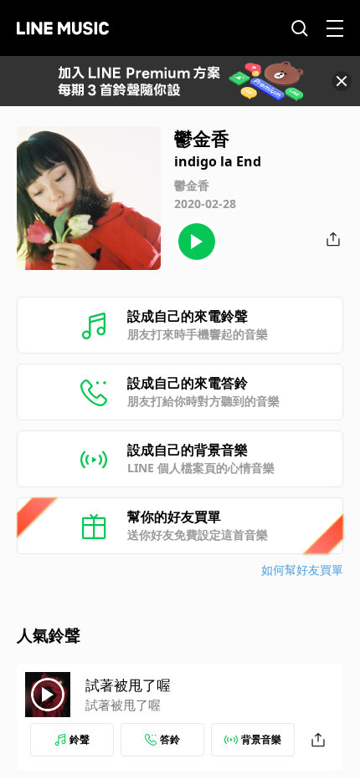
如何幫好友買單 (302, 570)
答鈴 (170, 739)
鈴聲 (79, 739)
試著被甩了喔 (128, 685)
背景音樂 (261, 739)
